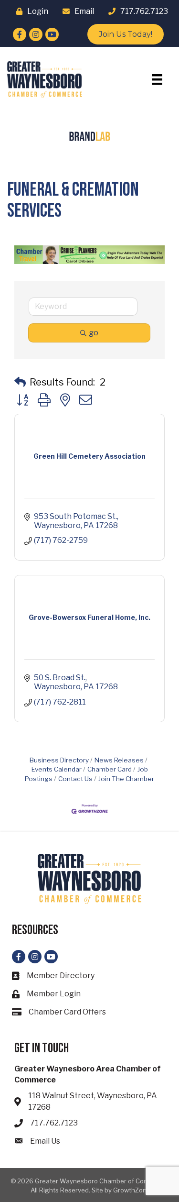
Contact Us (75, 779)
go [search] (93, 332)
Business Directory (59, 760)
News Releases (119, 760)
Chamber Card (109, 769)
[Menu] (157, 79)
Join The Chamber (126, 779)
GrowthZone (131, 1190)
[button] (20, 382)
